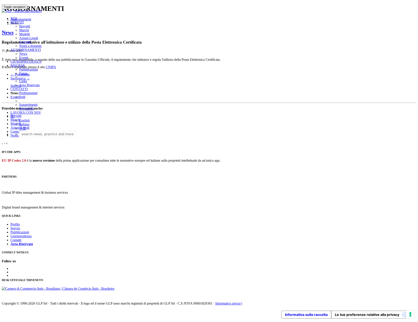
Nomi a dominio (30, 46)
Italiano (24, 124)
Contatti (15, 240)
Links (23, 81)
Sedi (22, 97)
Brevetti (24, 26)
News (23, 54)
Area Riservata (29, 85)
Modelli (24, 34)
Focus (23, 73)
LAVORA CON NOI (25, 112)
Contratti (25, 42)
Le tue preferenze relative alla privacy (367, 314)
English (24, 120)
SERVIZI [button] (17, 22)
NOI (13, 18)
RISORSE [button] (17, 65)
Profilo (15, 224)
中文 (22, 128)
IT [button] (12, 116)
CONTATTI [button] (19, 89)
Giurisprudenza (21, 236)
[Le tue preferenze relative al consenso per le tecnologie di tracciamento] (410, 314)
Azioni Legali (28, 38)
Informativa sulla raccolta (306, 314)
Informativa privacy (228, 303)
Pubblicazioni (28, 69)
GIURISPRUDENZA (25, 61)
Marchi (24, 30)
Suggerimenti (28, 105)
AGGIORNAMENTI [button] (25, 50)
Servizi (15, 228)
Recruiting (26, 108)
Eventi (23, 57)
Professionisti (28, 93)
